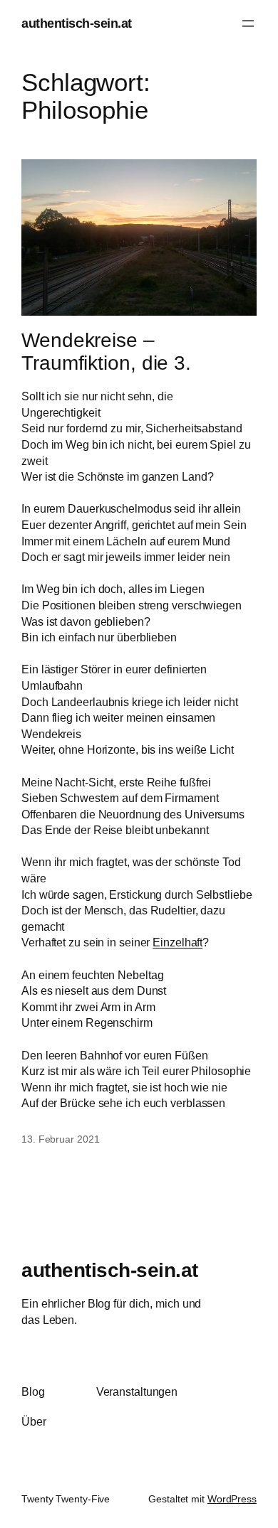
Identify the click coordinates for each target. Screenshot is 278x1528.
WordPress (232, 1499)
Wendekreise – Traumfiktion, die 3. (106, 351)
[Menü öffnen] (248, 23)
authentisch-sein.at (76, 23)
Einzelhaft (177, 942)
